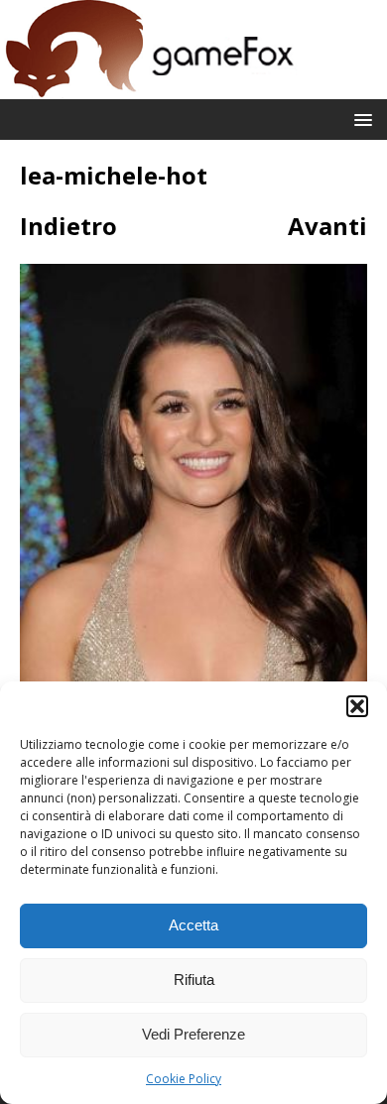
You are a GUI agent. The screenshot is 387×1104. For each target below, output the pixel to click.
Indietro (68, 225)
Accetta (193, 925)
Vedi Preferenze (193, 1034)
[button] (357, 706)
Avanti (327, 225)
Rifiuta (194, 979)
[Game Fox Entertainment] (149, 87)
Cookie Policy (183, 1078)
